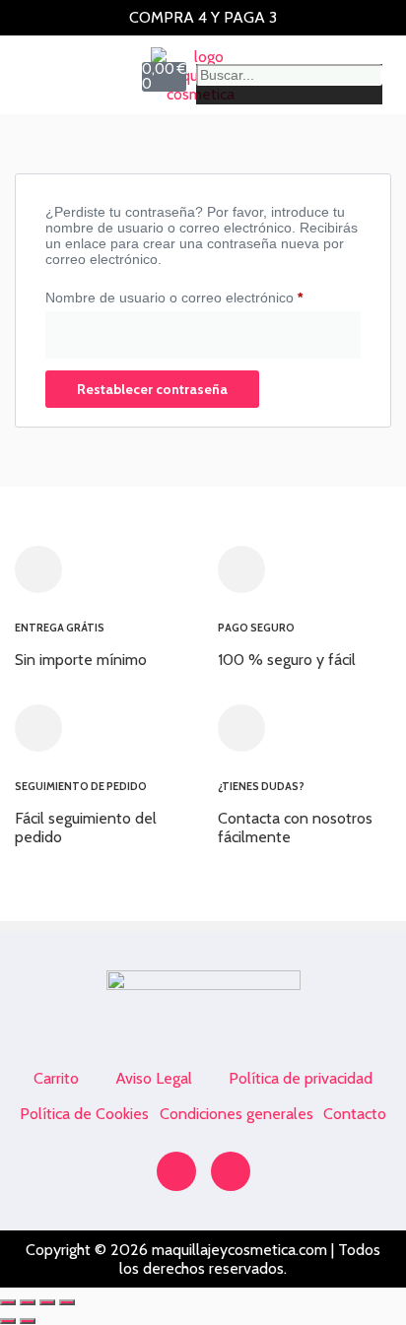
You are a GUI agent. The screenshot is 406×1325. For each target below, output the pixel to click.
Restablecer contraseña (152, 389)
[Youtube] (230, 1171)
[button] (35, 74)
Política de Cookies (84, 1113)
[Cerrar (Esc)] (67, 1302)
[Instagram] (176, 1171)
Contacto (354, 1113)
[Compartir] (47, 1302)
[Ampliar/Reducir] (8, 1302)
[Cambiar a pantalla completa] (27, 1302)
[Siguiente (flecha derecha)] (27, 1321)
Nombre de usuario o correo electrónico (203, 294)
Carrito (56, 1078)
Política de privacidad (300, 1078)
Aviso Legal (153, 1078)
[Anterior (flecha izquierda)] (8, 1321)
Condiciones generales (236, 1113)
